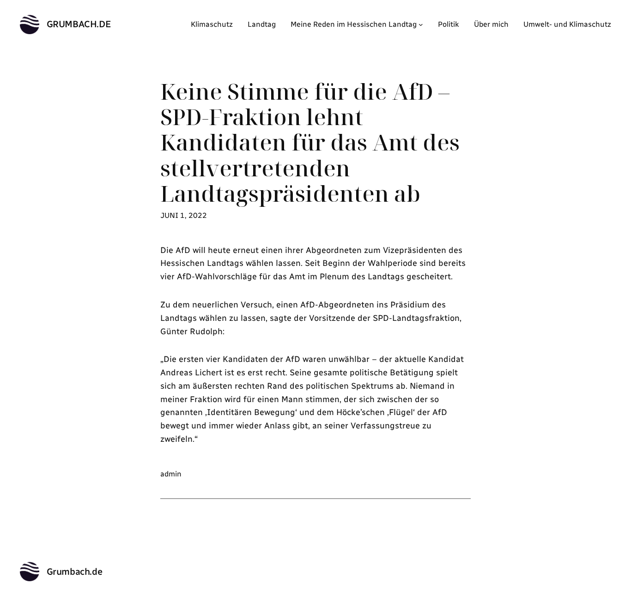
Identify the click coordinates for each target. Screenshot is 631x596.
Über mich (491, 24)
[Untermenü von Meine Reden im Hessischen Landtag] (421, 24)
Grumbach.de (79, 24)
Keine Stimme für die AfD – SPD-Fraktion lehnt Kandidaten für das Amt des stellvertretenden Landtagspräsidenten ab (310, 142)
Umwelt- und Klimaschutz (567, 24)
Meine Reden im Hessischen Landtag (354, 24)
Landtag (262, 24)
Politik (448, 24)
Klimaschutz (212, 24)
